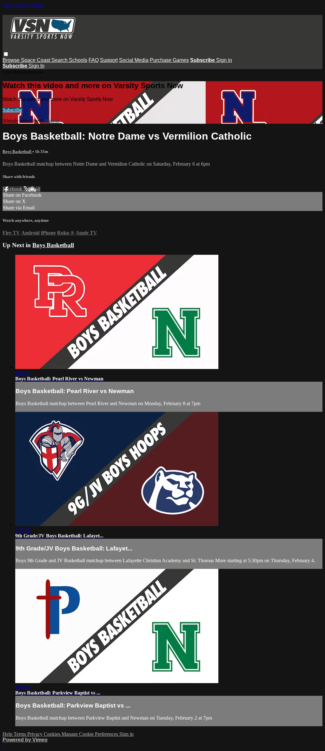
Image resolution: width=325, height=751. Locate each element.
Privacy (35, 734)
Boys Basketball (17, 151)
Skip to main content (23, 5)
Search (60, 60)
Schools (78, 60)
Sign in (224, 60)
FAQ (94, 60)
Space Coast (36, 60)
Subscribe (12, 110)
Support (109, 60)
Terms (20, 734)
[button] (6, 54)
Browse (12, 60)
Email (34, 189)
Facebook (13, 189)
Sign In (36, 66)
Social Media (134, 60)
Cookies (53, 734)
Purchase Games (169, 60)
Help (8, 734)
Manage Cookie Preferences (90, 734)
